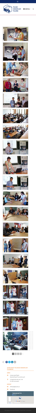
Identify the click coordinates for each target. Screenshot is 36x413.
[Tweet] (9, 362)
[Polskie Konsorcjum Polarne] (12, 9)
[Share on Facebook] (6, 362)
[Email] (12, 362)
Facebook (12, 389)
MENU (27, 9)
